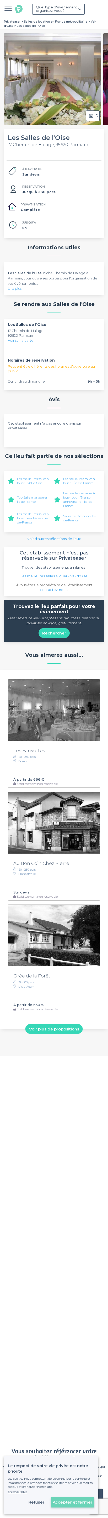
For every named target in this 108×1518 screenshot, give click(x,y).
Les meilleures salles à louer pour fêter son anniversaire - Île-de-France (79, 499)
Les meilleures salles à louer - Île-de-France (79, 481)
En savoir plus (17, 1492)
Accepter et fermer (73, 1502)
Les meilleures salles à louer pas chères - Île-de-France (33, 518)
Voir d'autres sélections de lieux (54, 539)
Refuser (36, 1502)
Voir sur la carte (21, 340)
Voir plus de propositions (54, 1028)
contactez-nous (53, 590)
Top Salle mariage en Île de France (32, 499)
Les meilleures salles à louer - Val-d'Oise (33, 481)
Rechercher (54, 633)
